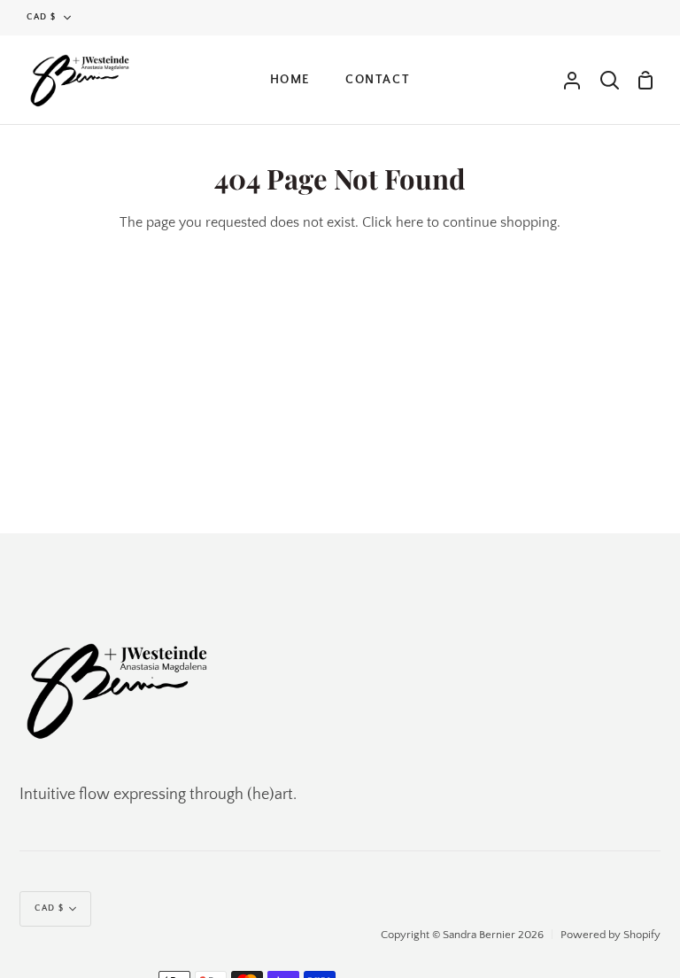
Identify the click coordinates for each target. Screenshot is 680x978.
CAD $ (42, 17)
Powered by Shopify (610, 934)
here (409, 222)
